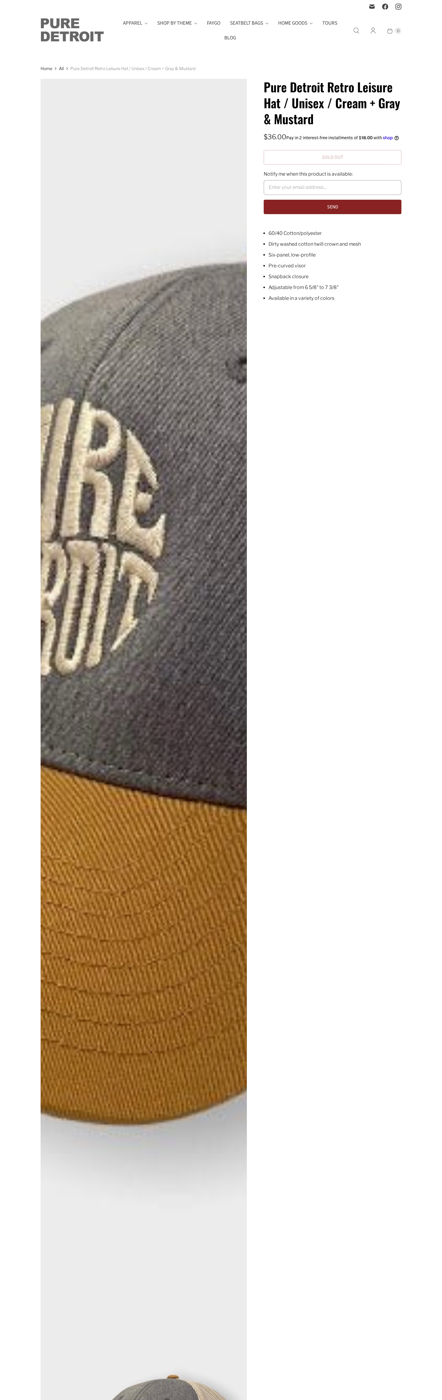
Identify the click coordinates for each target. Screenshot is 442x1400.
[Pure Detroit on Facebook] (385, 6)
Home (46, 68)
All (61, 68)
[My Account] (373, 30)
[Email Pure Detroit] (372, 6)
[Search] (356, 30)
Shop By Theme (174, 23)
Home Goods (292, 23)
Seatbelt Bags (246, 23)
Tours (329, 23)
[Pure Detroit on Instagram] (398, 6)
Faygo (213, 23)
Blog (230, 38)
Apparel (132, 23)
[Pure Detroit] (72, 30)
